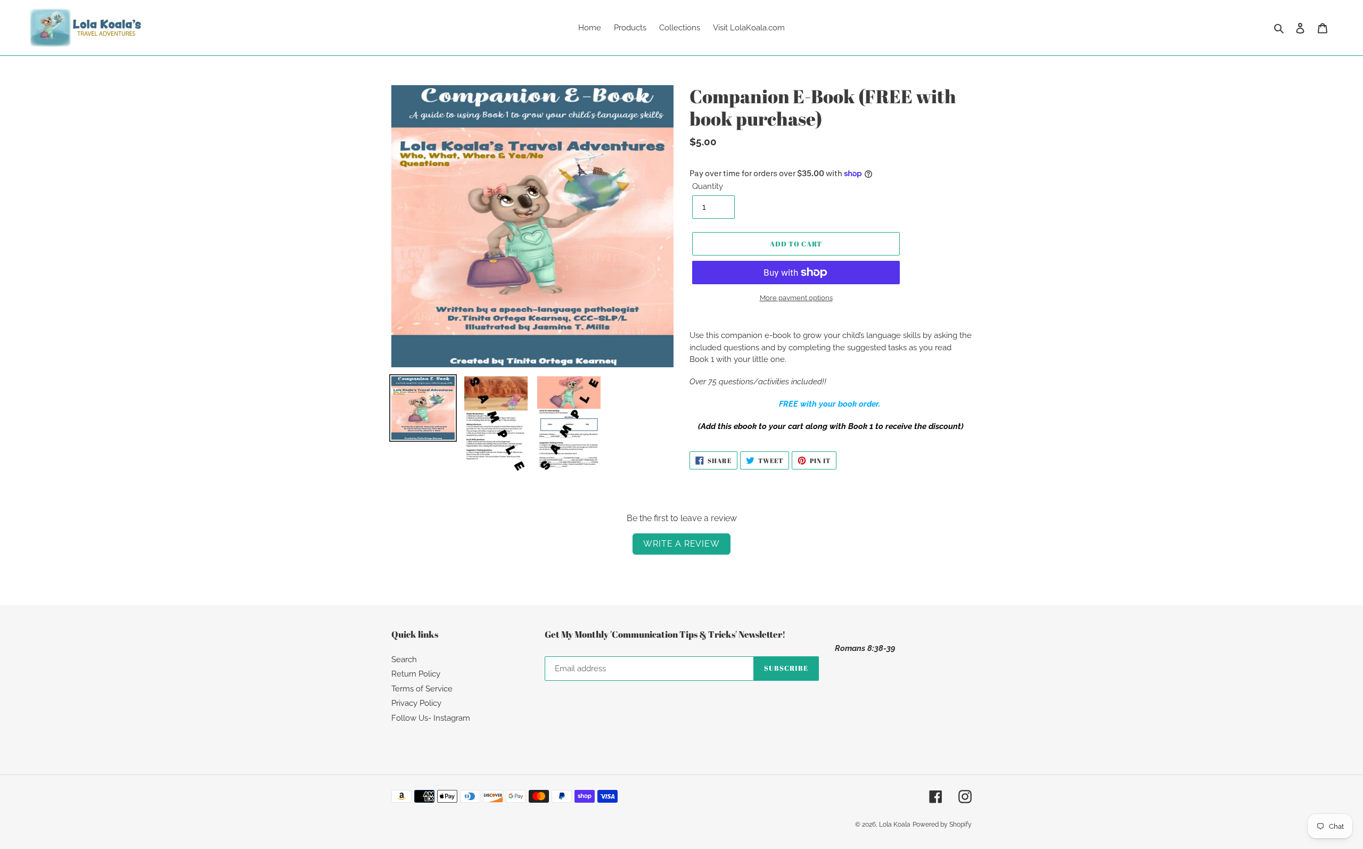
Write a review (681, 544)
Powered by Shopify (942, 824)
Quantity (707, 186)
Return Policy (415, 674)
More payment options (796, 298)
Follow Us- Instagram (430, 718)
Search (404, 659)
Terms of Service (422, 689)
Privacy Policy (416, 703)
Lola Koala (894, 824)
